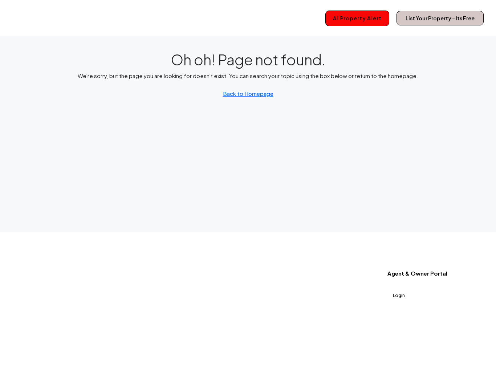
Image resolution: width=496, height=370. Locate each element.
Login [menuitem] (399, 295)
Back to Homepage (248, 93)
